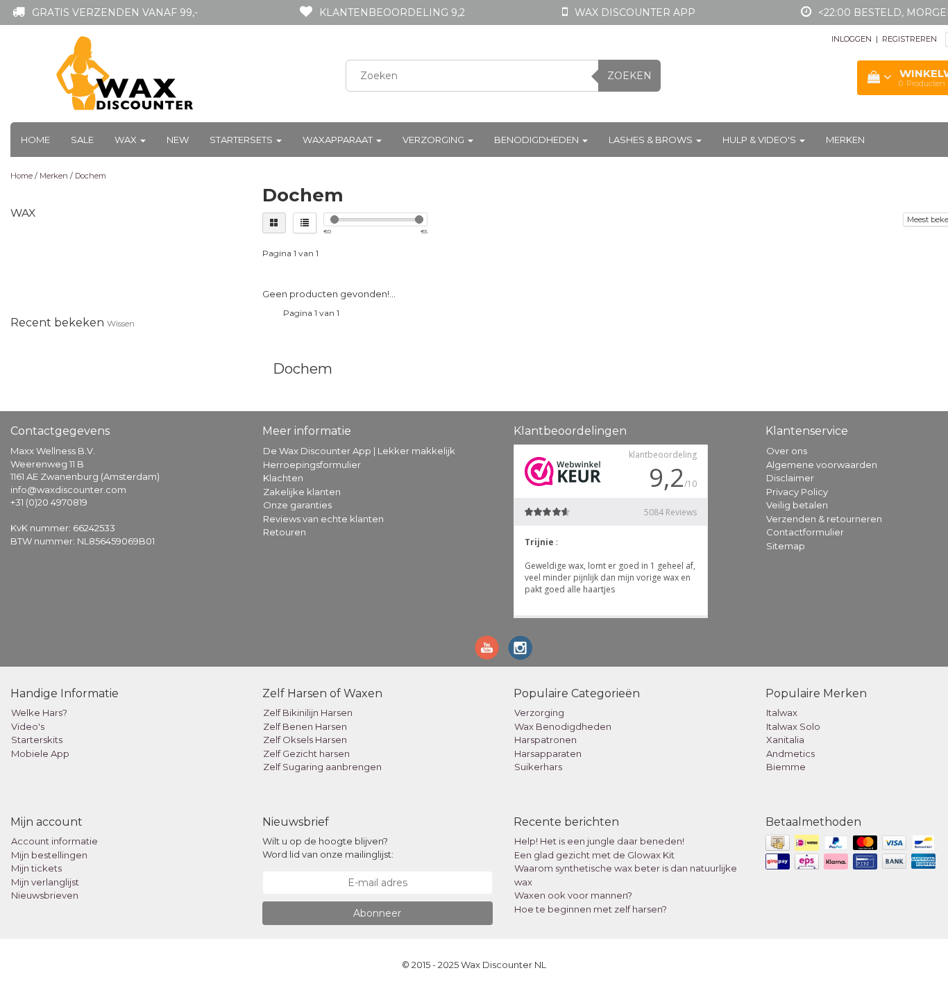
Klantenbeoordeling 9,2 (392, 12)
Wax (127, 139)
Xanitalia (785, 739)
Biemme (786, 766)
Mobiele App (40, 753)
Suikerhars (538, 766)
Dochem (90, 176)
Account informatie (54, 841)
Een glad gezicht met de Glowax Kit (594, 854)
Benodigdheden (537, 139)
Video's (27, 726)
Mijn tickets (36, 868)
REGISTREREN (909, 39)
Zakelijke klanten (302, 491)
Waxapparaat (339, 139)
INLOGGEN (851, 39)
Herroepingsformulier (312, 464)
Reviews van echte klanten (323, 518)
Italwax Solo (793, 726)
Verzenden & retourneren (824, 518)
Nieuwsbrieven (44, 895)
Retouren (284, 532)
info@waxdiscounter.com (68, 489)
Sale (82, 139)
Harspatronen (545, 739)
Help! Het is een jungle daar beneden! (599, 841)
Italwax (781, 712)
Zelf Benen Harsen (305, 726)
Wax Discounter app (635, 12)
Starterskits (36, 739)
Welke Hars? (39, 712)
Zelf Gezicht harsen (306, 753)
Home (35, 139)
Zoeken (629, 75)
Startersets (242, 139)
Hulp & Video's (760, 139)
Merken (845, 139)
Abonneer (377, 913)
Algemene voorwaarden (821, 464)
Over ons (786, 450)
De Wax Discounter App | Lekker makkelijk (359, 450)
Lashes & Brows (652, 139)
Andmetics (790, 753)
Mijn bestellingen (49, 854)
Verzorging (434, 139)
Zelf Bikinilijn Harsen (308, 712)
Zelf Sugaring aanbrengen (322, 766)
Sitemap (785, 545)
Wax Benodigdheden (562, 726)
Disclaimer (790, 477)
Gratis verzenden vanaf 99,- (115, 12)
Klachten (283, 477)
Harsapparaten (548, 753)
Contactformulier (805, 532)
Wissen (121, 323)
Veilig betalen (797, 504)
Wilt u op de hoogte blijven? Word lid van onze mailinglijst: (327, 847)
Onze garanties (297, 504)
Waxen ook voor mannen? (573, 895)
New (178, 139)
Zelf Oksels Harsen (305, 739)
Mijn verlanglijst (45, 882)
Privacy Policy (797, 491)
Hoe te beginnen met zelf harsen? (590, 909)
